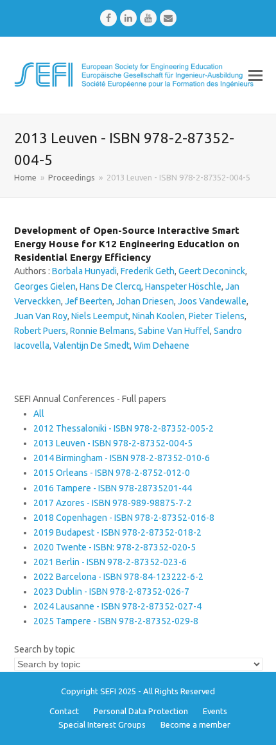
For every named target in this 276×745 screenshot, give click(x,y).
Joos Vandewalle (212, 301)
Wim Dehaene (161, 345)
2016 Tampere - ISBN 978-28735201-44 (112, 488)
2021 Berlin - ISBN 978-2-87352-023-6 (110, 562)
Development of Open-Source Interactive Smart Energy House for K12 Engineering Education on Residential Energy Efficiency (126, 244)
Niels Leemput (99, 316)
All (38, 413)
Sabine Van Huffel (174, 331)
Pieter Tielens (217, 316)
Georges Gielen (45, 286)
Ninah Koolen (158, 316)
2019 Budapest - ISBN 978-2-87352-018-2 (117, 532)
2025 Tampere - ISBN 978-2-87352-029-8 (115, 621)
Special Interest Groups (102, 724)
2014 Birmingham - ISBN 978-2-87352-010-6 (121, 458)
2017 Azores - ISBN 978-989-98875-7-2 (112, 503)
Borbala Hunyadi (84, 271)
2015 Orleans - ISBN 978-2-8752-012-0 (111, 473)
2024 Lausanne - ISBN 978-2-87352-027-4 (117, 606)
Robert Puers (40, 331)
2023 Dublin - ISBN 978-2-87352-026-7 (111, 591)
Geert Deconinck (211, 271)
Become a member (195, 724)
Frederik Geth (148, 271)
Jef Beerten (88, 301)
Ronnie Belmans (102, 331)
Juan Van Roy (40, 316)
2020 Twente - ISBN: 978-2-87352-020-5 (114, 547)
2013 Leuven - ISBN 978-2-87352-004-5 (113, 443)
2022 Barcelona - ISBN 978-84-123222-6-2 (118, 577)
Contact (64, 710)
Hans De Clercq (110, 286)
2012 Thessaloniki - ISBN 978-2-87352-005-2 (123, 428)
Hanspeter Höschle (183, 286)
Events (215, 710)
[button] (255, 75)
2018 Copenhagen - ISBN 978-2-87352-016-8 (123, 518)
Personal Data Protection (141, 710)
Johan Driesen (145, 301)
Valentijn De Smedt (91, 345)
